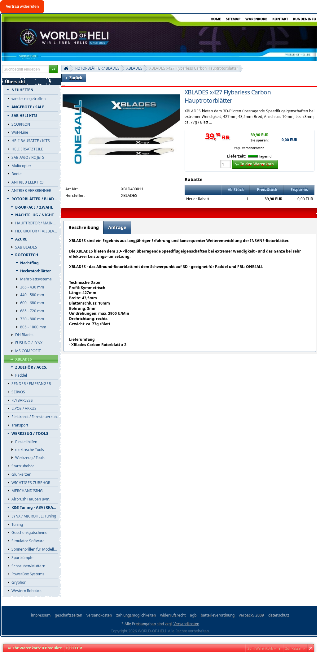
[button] (53, 69)
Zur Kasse (292, 648)
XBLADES (134, 68)
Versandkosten (253, 148)
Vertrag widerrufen (22, 6)
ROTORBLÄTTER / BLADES (97, 68)
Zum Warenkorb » (262, 648)
